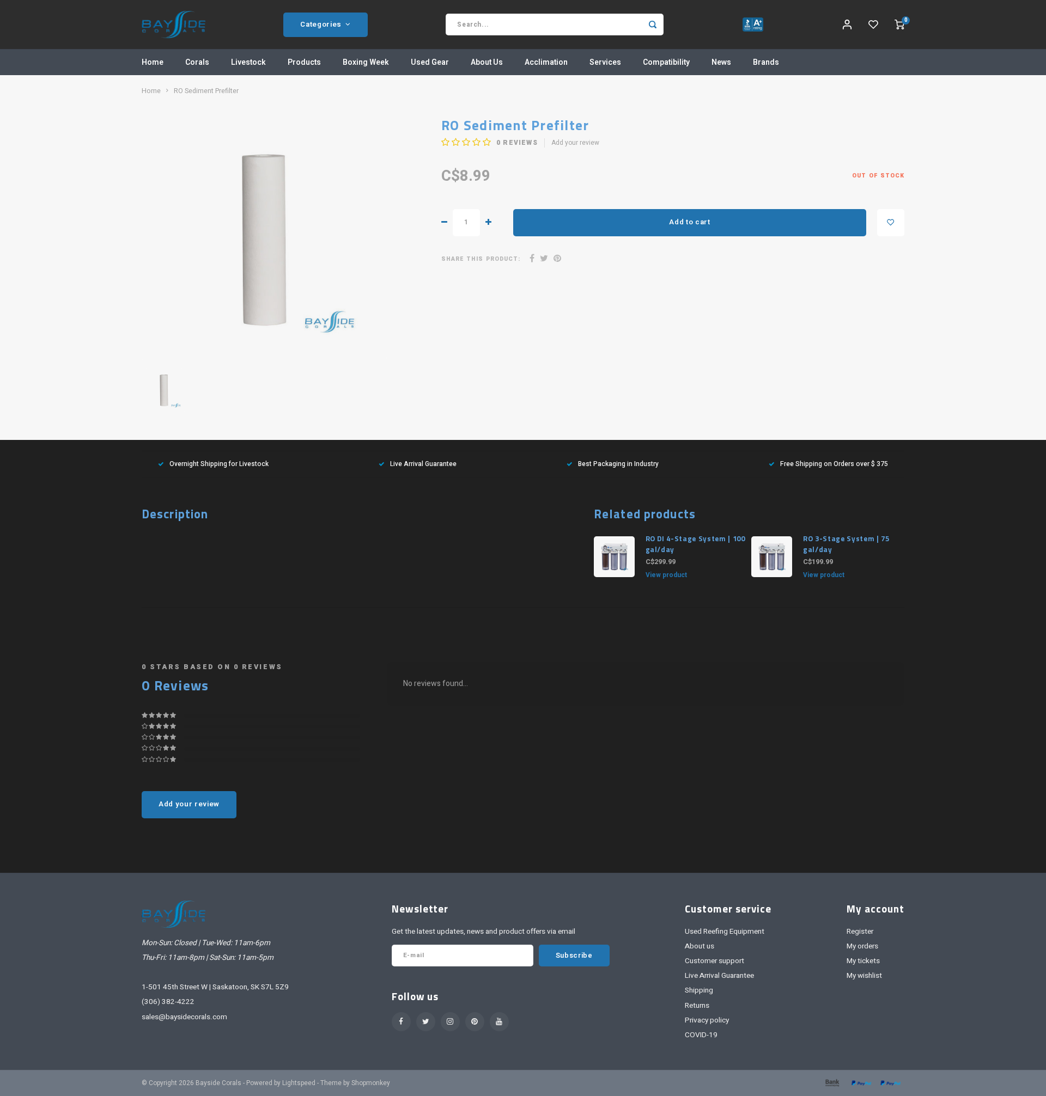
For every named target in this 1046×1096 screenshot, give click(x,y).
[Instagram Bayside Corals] (450, 1021)
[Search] (653, 24)
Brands (766, 62)
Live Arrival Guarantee (423, 464)
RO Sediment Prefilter (206, 91)
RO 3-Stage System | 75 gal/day (846, 544)
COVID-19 (701, 1035)
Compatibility (666, 62)
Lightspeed (298, 1083)
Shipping (699, 990)
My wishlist (864, 975)
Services (605, 62)
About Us (487, 62)
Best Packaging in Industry (618, 464)
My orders (862, 946)
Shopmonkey (370, 1083)
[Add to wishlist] (890, 222)
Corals (197, 62)
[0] (899, 24)
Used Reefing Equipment (724, 931)
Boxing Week (366, 62)
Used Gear (430, 62)
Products (304, 62)
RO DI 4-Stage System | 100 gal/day (695, 544)
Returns (697, 1005)
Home (152, 62)
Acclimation (546, 62)
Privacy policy (707, 1020)
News (721, 62)
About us (699, 946)
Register (860, 931)
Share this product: (480, 259)
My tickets (863, 961)
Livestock (248, 62)
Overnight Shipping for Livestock (219, 464)
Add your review (575, 143)
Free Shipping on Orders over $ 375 (834, 464)
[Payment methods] (831, 1082)
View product (666, 575)
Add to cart (689, 222)
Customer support (714, 961)
